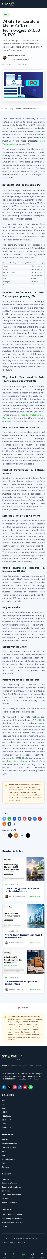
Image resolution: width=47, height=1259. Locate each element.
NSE (3, 1100)
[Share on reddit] (4, 824)
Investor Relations (9, 1202)
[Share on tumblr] (9, 824)
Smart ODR (6, 1127)
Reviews (5, 1198)
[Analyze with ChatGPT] (4, 835)
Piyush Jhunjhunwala (17, 56)
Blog (11, 109)
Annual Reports (8, 1159)
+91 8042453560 (8, 1079)
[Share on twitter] (4, 819)
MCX (4, 1124)
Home (4, 109)
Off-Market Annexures (11, 1195)
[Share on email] (30, 819)
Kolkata (31, 1066)
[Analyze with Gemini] (22, 835)
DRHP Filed (6, 1191)
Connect (5, 1179)
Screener (6, 1167)
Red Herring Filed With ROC (13, 1218)
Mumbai (14, 1066)
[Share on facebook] (19, 819)
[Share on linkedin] (14, 819)
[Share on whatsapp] (9, 819)
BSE (3, 1104)
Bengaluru (6, 1066)
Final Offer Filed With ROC (13, 1222)
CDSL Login (6, 1120)
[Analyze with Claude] (16, 835)
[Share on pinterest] (40, 819)
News (4, 1151)
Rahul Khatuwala (16, 943)
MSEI (4, 1108)
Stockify (38, 720)
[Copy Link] (14, 824)
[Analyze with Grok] (28, 835)
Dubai (38, 1066)
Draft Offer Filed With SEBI (13, 1215)
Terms (12, 1242)
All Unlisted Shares (9, 1143)
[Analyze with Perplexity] (10, 835)
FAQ (3, 1163)
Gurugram (23, 1066)
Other (4, 1226)
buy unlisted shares (17, 761)
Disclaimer (21, 1242)
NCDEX (4, 1112)
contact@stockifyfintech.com (28, 1079)
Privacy (4, 1242)
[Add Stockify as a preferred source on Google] (23, 1008)
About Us (5, 1140)
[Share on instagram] (25, 819)
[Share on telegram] (35, 819)
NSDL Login (6, 1116)
